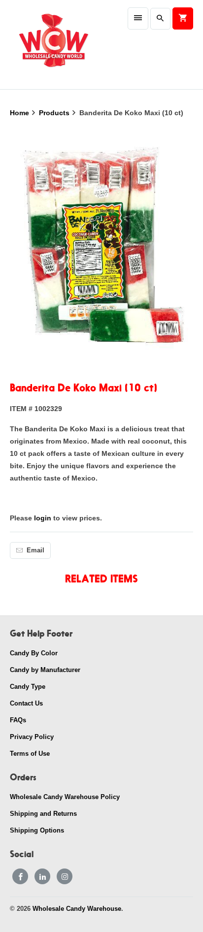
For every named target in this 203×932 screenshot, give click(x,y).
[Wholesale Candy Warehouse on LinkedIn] (42, 876)
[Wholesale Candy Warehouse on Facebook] (20, 876)
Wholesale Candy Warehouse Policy (65, 797)
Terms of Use (30, 753)
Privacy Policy (32, 736)
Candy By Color (34, 653)
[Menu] (138, 18)
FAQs (18, 720)
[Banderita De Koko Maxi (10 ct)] (101, 251)
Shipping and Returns (43, 813)
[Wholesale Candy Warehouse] (53, 44)
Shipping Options (37, 830)
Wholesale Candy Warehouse (77, 908)
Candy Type (27, 686)
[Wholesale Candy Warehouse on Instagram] (64, 876)
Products (55, 113)
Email (35, 550)
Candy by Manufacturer (45, 670)
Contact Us (26, 703)
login (42, 518)
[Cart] (182, 18)
